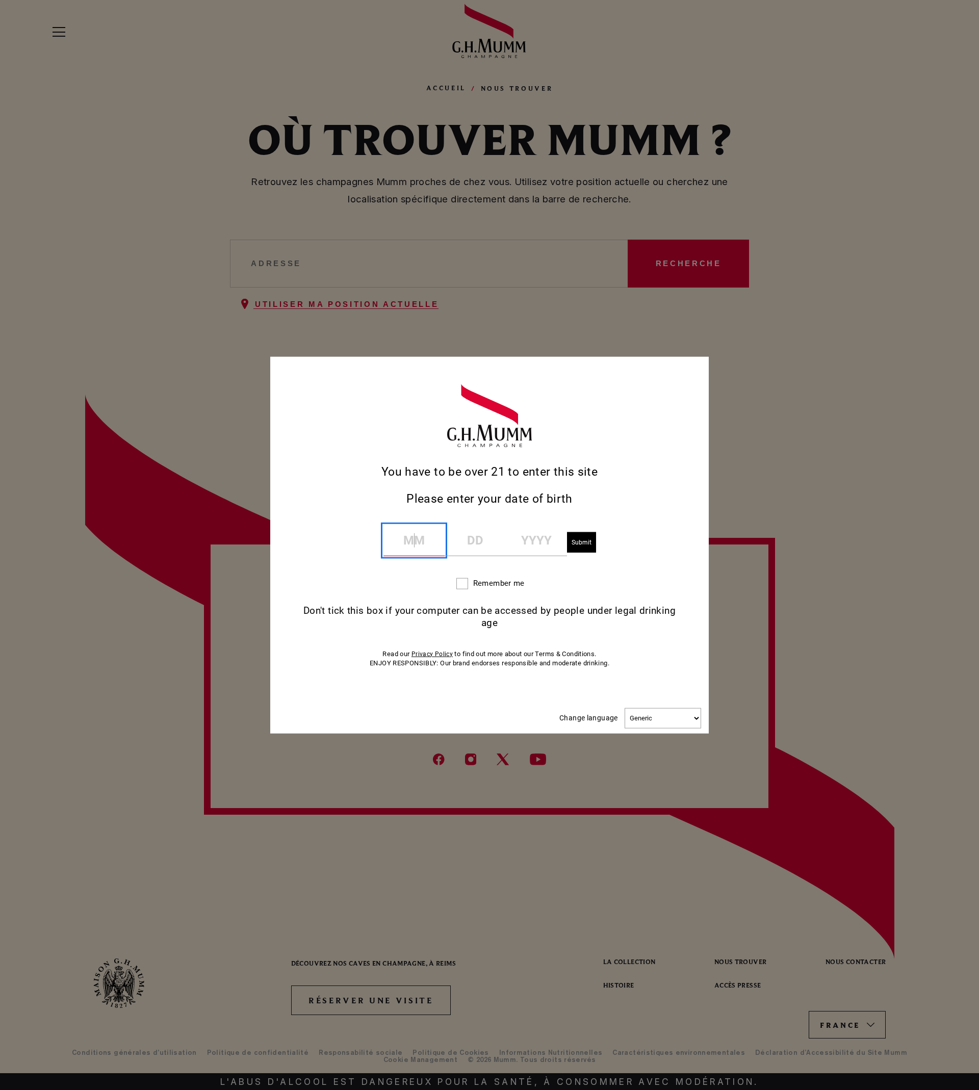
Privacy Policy (432, 653)
